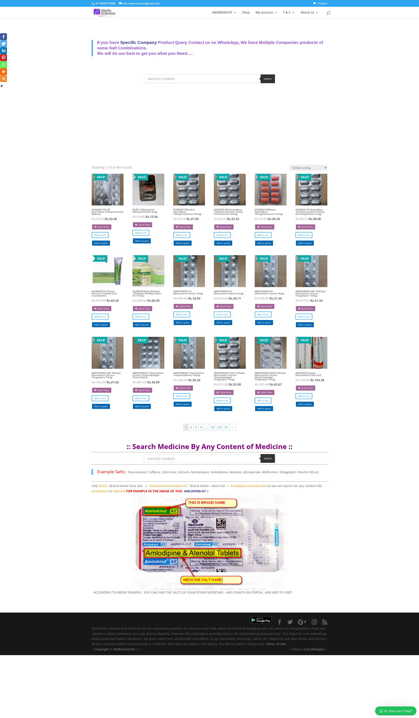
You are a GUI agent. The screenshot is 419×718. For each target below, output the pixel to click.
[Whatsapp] (3, 64)
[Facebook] (3, 36)
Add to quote (101, 242)
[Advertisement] (209, 120)
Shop (246, 12)
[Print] (3, 71)
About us (307, 12)
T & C (287, 12)
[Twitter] (3, 43)
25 (226, 427)
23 (212, 427)
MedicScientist (124, 649)
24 (219, 427)
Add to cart (100, 234)
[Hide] (1, 86)
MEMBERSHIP (222, 12)
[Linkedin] (3, 50)
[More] (3, 78)
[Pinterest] (3, 57)
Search (268, 78)
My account (264, 12)
